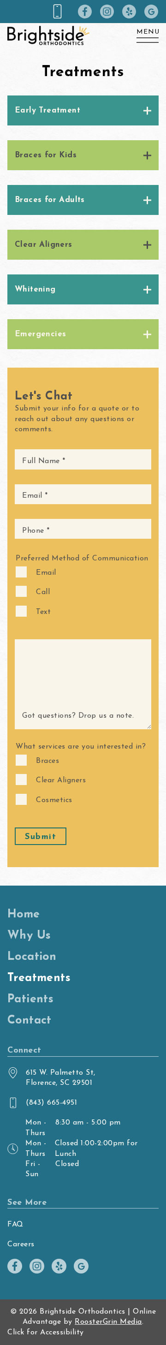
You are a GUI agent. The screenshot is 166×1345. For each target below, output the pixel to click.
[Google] (147, 11)
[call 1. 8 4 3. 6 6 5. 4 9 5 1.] (60, 11)
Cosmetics (54, 800)
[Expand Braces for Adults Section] (83, 206)
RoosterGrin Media (108, 1322)
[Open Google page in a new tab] (81, 1266)
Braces (47, 761)
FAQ (15, 1224)
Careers (21, 1244)
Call (43, 592)
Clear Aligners (61, 780)
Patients (30, 999)
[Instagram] (103, 11)
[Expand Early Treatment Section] (83, 117)
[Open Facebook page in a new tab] (14, 1266)
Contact (29, 1020)
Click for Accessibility (45, 1332)
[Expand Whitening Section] (83, 296)
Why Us (29, 935)
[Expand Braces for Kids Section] (83, 162)
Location (31, 957)
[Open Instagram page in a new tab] (37, 1266)
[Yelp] (125, 11)
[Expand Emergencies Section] (83, 341)
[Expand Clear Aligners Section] (83, 251)
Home (23, 914)
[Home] (48, 33)
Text (43, 612)
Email (46, 573)
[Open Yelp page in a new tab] (59, 1266)
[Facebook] (81, 11)
